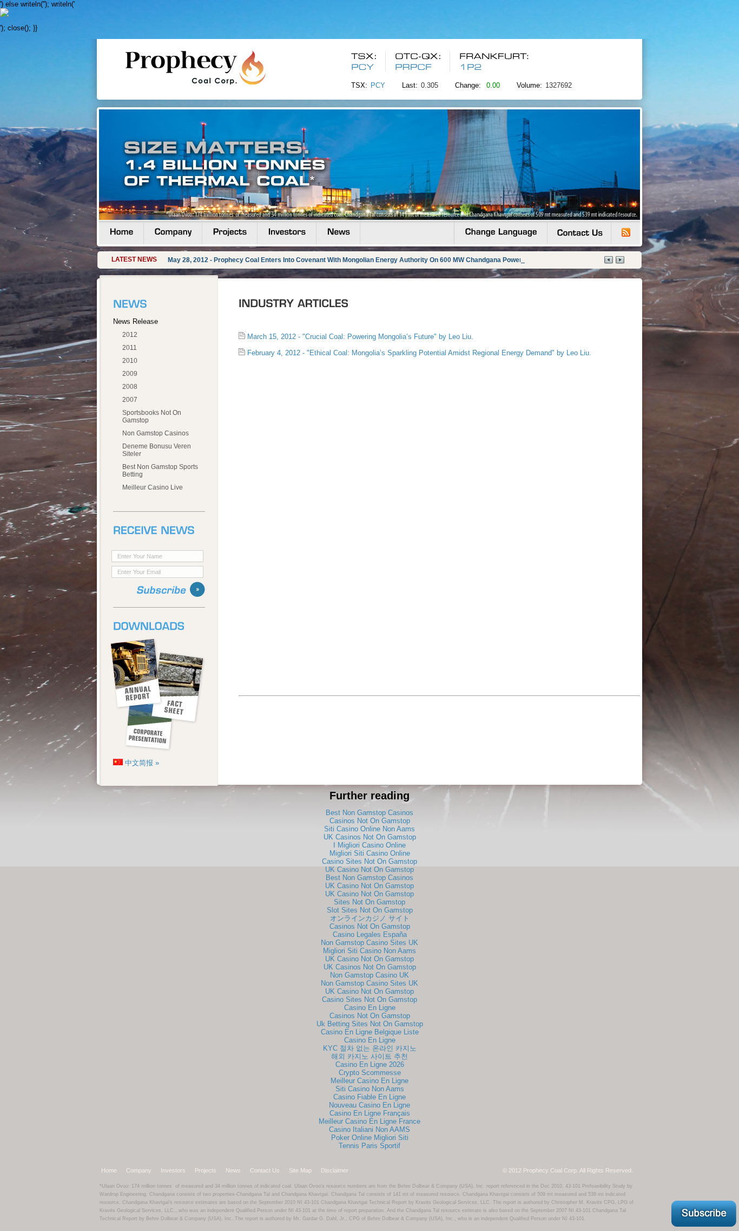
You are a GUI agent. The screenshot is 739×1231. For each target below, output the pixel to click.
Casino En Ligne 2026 (369, 1064)
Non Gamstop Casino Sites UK (369, 943)
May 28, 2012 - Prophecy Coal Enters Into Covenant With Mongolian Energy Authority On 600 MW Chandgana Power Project (357, 260)
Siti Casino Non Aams (369, 1089)
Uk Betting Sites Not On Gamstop (369, 1024)
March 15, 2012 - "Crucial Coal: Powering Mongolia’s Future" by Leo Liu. (359, 337)
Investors (173, 1170)
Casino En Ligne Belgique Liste (370, 1032)
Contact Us (265, 1170)
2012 (129, 334)
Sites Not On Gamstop (369, 902)
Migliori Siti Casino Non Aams (369, 951)
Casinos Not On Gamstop (369, 821)
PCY (378, 85)
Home (109, 1170)
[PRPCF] (415, 67)
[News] (338, 232)
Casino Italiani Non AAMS (369, 1129)
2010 (129, 360)
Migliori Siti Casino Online (369, 853)
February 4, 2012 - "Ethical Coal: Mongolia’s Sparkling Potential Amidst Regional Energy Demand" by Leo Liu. (418, 353)
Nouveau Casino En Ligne (369, 1105)
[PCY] (362, 67)
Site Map (300, 1170)
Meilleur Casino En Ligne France (369, 1121)
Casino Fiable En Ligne (369, 1097)
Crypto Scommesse (370, 1073)
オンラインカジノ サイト (370, 918)
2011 (129, 347)
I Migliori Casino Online (369, 845)
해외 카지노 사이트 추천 (369, 1056)
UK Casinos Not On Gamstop (370, 837)
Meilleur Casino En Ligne (369, 1081)
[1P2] (470, 67)
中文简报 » (141, 763)
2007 (129, 399)
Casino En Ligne (369, 1008)
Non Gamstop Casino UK (369, 975)
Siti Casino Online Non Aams (369, 829)
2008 (129, 386)
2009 (129, 373)
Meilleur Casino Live (152, 487)
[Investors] (287, 232)
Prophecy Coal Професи (216, 67)
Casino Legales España (370, 934)
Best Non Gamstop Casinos (369, 813)
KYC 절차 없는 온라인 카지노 (370, 1048)
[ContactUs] (579, 232)
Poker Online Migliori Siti (369, 1138)
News (233, 1170)
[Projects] (229, 232)
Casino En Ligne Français (369, 1113)
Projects (205, 1170)
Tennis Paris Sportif (369, 1146)
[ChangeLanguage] (500, 232)
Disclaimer (334, 1170)
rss (626, 232)
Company (138, 1170)
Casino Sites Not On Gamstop (369, 861)
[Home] (121, 232)
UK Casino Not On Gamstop (369, 869)
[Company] (173, 232)
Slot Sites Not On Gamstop (370, 910)
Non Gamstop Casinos (155, 433)
